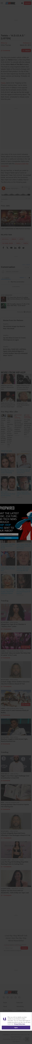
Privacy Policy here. (19, 1024)
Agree (16, 1027)
